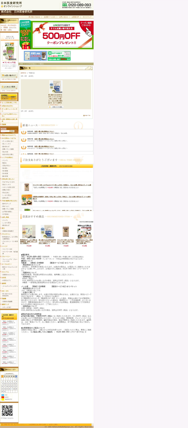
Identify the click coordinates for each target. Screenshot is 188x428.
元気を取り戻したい (8, 179)
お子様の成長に (7, 211)
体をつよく (5, 206)
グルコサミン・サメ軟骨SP (10, 242)
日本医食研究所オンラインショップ (12, 14)
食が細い (5, 168)
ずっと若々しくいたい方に (9, 110)
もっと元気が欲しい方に (9, 102)
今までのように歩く (8, 182)
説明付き (23, 73)
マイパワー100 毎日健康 (10, 252)
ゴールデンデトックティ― (10, 287)
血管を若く (5, 198)
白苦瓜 (4, 277)
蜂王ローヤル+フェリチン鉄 (9, 268)
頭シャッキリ (6, 144)
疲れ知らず (5, 146)
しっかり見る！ (7, 195)
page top (87, 115)
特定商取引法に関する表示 (37, 424)
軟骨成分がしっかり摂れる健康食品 (10, 237)
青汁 (3, 228)
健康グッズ (5, 304)
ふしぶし (5, 160)
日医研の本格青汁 (8, 231)
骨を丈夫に (5, 192)
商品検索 (3, 129)
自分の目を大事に (8, 154)
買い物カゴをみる (34, 17)
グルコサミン (6, 234)
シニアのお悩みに (7, 157)
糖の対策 (5, 176)
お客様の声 (75, 17)
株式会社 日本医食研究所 (16, 11)
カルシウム (12, 27)
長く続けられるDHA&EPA (7, 294)
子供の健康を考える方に (9, 201)
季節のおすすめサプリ (9, 135)
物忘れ (4, 163)
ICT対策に (5, 214)
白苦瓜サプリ (6, 280)
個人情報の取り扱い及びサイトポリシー (14, 424)
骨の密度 (5, 171)
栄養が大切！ (6, 190)
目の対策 (5, 173)
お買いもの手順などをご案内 (9, 79)
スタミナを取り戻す (8, 187)
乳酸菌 (4, 124)
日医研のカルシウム (8, 274)
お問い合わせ (63, 17)
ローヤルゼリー (7, 264)
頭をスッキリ (6, 184)
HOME (21, 64)
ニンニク (3, 25)
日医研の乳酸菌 (7, 301)
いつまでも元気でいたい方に (9, 115)
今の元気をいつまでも (9, 138)
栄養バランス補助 (8, 149)
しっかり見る (6, 223)
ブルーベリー (6, 256)
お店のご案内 (53, 424)
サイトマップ (87, 17)
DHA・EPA (5, 291)
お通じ (10, 30)
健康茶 (4, 283)
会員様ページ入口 (49, 17)
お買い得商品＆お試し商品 (9, 120)
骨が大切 (5, 152)
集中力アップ (6, 203)
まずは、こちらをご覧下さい (9, 90)
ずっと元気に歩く (8, 141)
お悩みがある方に (7, 106)
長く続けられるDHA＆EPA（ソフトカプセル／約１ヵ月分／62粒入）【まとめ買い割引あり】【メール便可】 (55, 99)
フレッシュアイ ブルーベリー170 (9, 260)
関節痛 (5, 27)
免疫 (4, 30)
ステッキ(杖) (6, 307)
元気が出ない (6, 165)
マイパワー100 (7, 249)
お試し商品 (5, 217)
